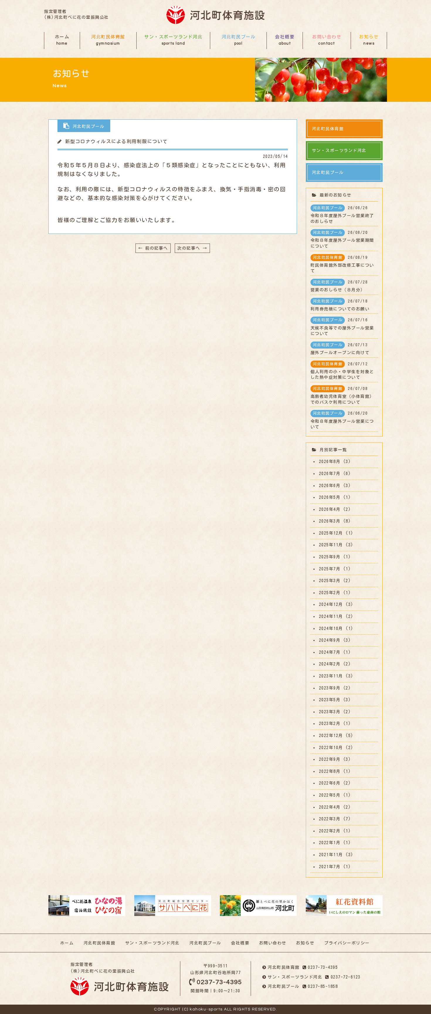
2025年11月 (331, 545)
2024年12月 (331, 604)
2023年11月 (331, 676)
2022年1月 (330, 843)
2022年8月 (330, 771)
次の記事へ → (192, 248)
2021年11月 (331, 855)
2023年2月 (330, 723)
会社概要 (284, 40)
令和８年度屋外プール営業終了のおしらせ (342, 215)
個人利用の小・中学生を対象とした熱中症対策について (342, 371)
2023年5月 (330, 700)
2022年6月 (330, 783)
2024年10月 (331, 628)
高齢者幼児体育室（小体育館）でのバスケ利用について (342, 395)
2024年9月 (330, 640)
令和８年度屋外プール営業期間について (342, 239)
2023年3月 (330, 712)
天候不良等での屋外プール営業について (342, 327)
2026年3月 (330, 521)
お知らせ (369, 40)
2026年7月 (330, 473)
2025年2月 (330, 593)
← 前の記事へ (153, 248)
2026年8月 (330, 461)
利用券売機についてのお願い (340, 305)
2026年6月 (330, 486)
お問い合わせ (326, 40)
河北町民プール (239, 40)
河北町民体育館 (108, 40)
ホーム (62, 40)
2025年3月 (330, 581)
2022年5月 (330, 795)
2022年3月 (330, 819)
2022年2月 (330, 831)
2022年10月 (331, 748)
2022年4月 (330, 807)
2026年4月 (330, 509)
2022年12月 (331, 736)
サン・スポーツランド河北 (173, 40)
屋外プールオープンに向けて (340, 349)
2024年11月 (331, 616)
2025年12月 (331, 533)
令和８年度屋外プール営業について (342, 420)
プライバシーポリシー (347, 943)
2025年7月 (330, 569)
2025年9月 (330, 557)
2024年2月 (330, 664)
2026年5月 (330, 497)
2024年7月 (330, 652)
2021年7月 (330, 867)
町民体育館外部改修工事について (342, 264)
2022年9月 (330, 759)
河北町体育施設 (216, 15)
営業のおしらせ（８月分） (339, 286)
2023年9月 (330, 688)
